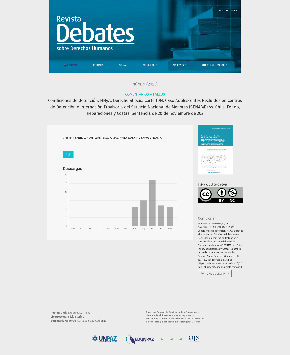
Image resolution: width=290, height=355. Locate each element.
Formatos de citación (214, 273)
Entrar (234, 11)
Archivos (178, 65)
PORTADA (98, 65)
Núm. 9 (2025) (145, 84)
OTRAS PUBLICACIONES (214, 65)
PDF (68, 154)
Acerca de (149, 65)
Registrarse (223, 11)
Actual (123, 65)
